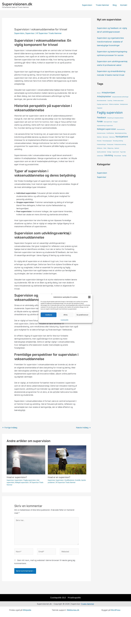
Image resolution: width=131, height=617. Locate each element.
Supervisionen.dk (17, 4)
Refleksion (99, 148)
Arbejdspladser (104, 96)
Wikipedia (27, 610)
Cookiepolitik (64, 320)
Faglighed (99, 108)
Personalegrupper (107, 140)
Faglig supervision (30, 480)
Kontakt (123, 5)
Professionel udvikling (120, 144)
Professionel (110, 144)
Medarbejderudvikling (120, 133)
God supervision (108, 121)
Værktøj (124, 155)
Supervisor (30, 33)
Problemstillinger (101, 144)
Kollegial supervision (21, 482)
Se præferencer (82, 315)
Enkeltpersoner (124, 104)
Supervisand (115, 152)
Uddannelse (100, 155)
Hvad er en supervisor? (59, 477)
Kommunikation (121, 129)
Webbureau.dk (73, 610)
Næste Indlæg (83, 427)
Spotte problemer (101, 152)
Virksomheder (117, 155)
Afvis (65, 315)
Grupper (115, 121)
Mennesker (105, 137)
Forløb (100, 121)
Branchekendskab (101, 100)
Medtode (99, 137)
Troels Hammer (102, 5)
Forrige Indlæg (9, 427)
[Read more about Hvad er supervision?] (26, 460)
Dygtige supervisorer (102, 104)
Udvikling (108, 155)
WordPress (115, 610)
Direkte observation (118, 100)
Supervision (87, 5)
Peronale (99, 140)
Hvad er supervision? (17, 477)
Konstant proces (101, 133)
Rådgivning (110, 148)
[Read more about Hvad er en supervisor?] (67, 460)
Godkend (48, 315)
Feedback (101, 117)
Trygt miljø (122, 152)
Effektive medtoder (114, 104)
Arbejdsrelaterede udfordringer (120, 96)
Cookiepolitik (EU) (58, 598)
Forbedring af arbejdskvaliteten (115, 118)
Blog (115, 5)
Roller (104, 148)
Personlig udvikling (118, 140)
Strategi (109, 152)
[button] (89, 297)
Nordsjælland (122, 137)
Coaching (109, 100)
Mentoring (112, 137)
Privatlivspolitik (74, 598)
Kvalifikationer (69, 480)
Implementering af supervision (105, 125)
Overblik (77, 480)
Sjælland (116, 148)
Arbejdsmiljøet (108, 92)
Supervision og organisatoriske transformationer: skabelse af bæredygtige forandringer (110, 41)
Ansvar (99, 93)
